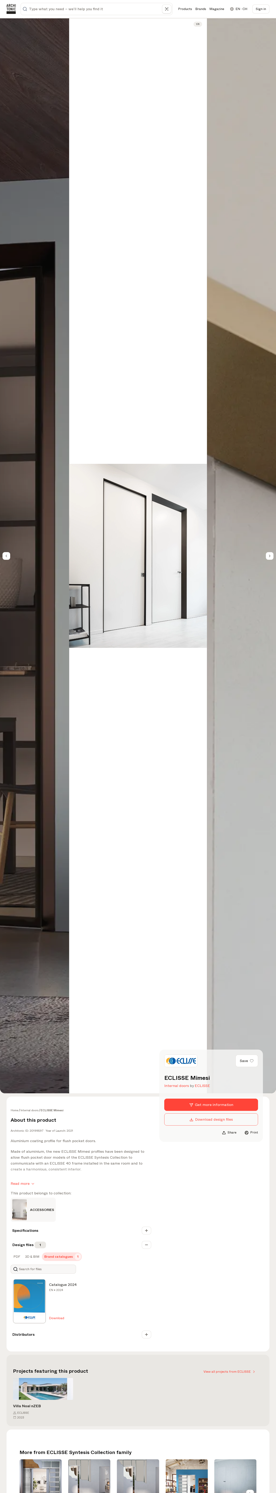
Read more (20, 1183)
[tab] (16, 1256)
